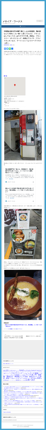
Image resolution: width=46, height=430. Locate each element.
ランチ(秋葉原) (10, 328)
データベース (8, 373)
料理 (38, 378)
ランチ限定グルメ (12, 378)
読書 (26, 380)
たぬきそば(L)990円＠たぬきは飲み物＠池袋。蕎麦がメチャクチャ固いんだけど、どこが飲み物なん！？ (22, 404)
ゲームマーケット (29, 371)
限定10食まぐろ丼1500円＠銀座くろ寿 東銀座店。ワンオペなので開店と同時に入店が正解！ (20, 391)
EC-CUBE (10, 370)
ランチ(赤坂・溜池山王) (27, 377)
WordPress (39, 370)
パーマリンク (20, 328)
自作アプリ (21, 380)
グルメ (23, 371)
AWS (7, 370)
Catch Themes (26, 426)
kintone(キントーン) (15, 370)
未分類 (4, 380)
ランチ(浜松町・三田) (7, 375)
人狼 (23, 378)
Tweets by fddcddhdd (7, 412)
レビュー (19, 378)
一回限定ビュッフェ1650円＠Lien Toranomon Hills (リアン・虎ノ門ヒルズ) (17, 396)
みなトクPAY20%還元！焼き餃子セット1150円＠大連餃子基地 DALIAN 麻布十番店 (18, 395)
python (29, 370)
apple (4, 370)
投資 (34, 378)
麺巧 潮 (5, 76)
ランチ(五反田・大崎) (26, 373)
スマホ (39, 371)
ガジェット (19, 371)
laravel (21, 370)
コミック (35, 371)
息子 (32, 378)
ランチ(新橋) (34, 373)
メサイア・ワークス (12, 21)
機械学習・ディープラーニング (11, 380)
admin (11, 44)
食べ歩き (31, 379)
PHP (27, 370)
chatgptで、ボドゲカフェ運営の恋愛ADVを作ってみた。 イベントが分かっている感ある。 (20, 400)
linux (25, 370)
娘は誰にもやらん (27, 378)
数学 (36, 378)
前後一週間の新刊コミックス (8, 363)
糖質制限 (17, 380)
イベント (13, 372)
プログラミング (16, 373)
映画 (41, 378)
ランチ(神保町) (15, 375)
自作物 (24, 380)
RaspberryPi (33, 370)
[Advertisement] (23, 9)
